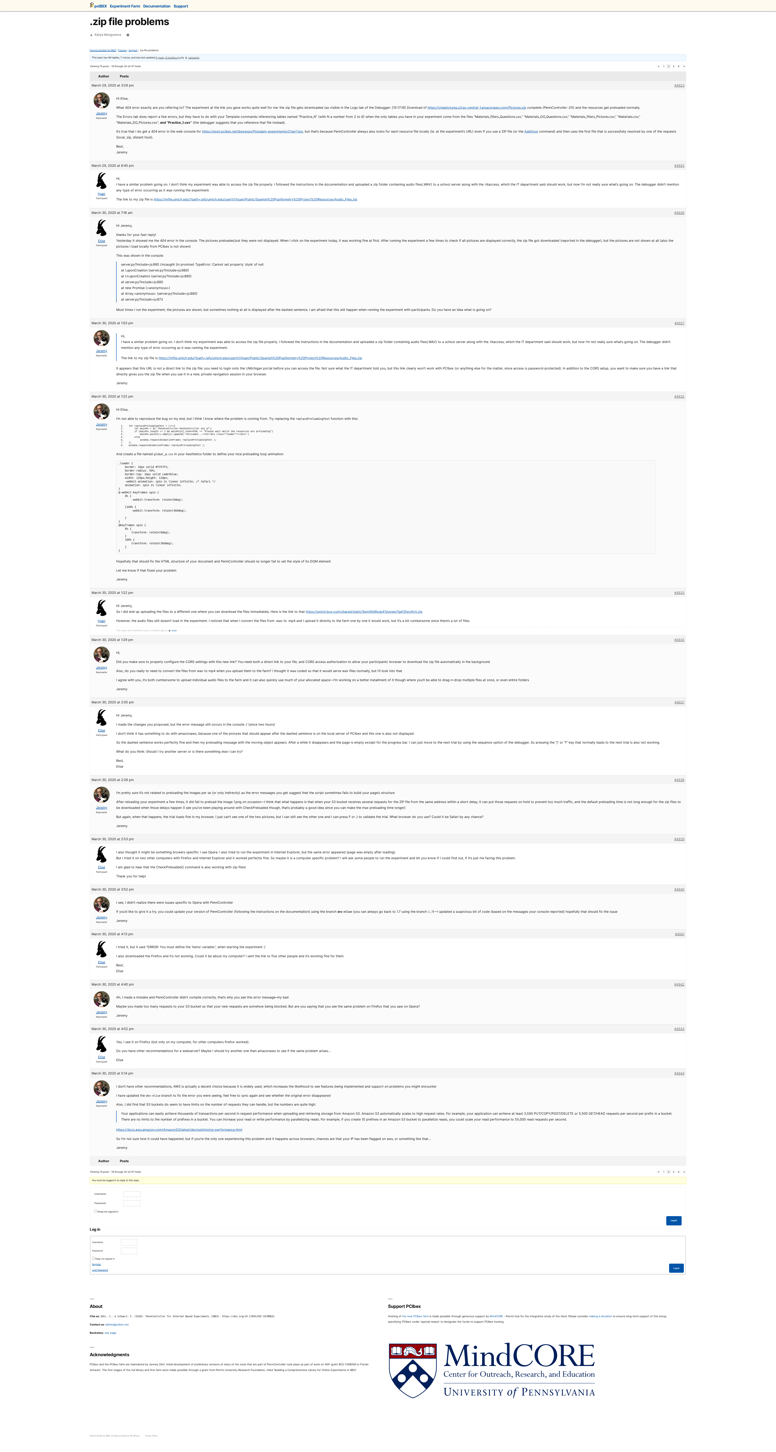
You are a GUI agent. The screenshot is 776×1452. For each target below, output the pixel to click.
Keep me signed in (108, 1211)
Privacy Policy (151, 1436)
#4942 (679, 984)
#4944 (679, 1073)
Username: (100, 1193)
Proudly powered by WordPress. (126, 1436)
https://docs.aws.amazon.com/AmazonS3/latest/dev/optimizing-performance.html (179, 1130)
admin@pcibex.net (117, 1324)
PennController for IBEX (103, 50)
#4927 (679, 323)
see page (110, 1332)
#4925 (679, 166)
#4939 (679, 839)
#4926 (679, 213)
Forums (122, 50)
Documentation (157, 6)
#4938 (679, 780)
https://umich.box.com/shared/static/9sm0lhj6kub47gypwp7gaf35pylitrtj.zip (364, 612)
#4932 (679, 396)
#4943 (679, 1029)
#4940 (679, 889)
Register (96, 1264)
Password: (100, 1203)
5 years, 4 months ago (168, 57)
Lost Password (100, 1269)
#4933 (679, 593)
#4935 (679, 640)
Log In (674, 1220)
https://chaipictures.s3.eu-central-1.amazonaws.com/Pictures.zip (477, 108)
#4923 (679, 85)
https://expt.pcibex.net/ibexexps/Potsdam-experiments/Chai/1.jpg (252, 131)
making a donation (600, 1316)
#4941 (679, 934)
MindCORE (496, 1316)
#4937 (679, 702)
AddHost (531, 131)
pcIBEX (100, 6)
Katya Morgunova (108, 35)
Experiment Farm (125, 6)
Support (181, 6)
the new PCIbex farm (415, 1316)
